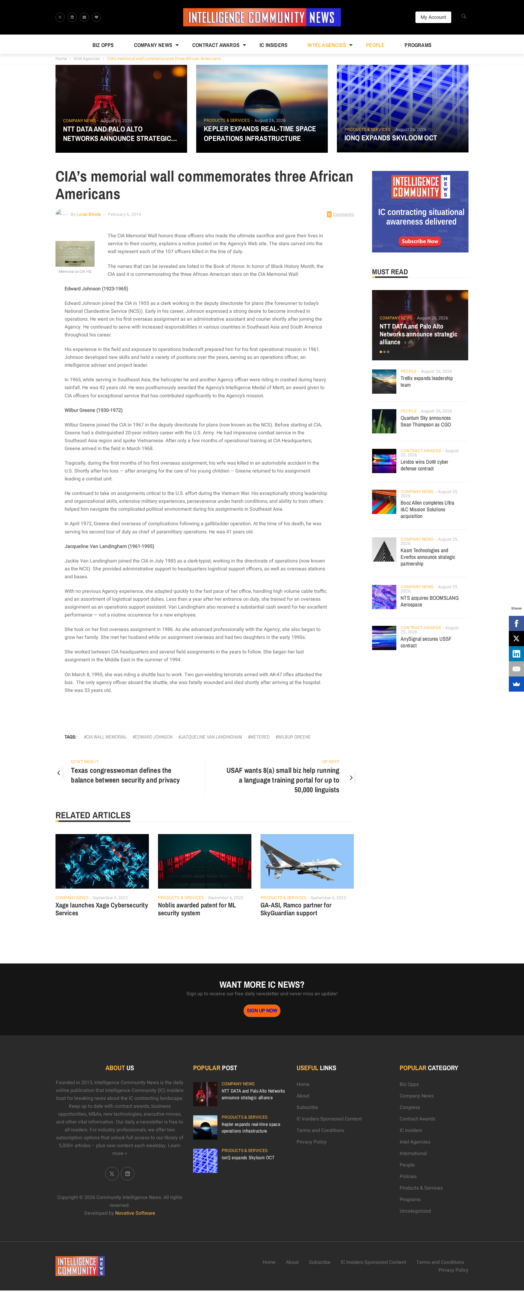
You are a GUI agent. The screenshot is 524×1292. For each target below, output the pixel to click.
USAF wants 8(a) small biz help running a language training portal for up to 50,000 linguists (283, 779)
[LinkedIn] (516, 653)
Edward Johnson (154, 736)
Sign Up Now (262, 1010)
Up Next (331, 762)
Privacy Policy (312, 1142)
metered (260, 736)
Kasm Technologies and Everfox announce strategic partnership (428, 556)
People (375, 45)
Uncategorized (415, 1211)
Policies (408, 1176)
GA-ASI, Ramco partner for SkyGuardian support (295, 908)
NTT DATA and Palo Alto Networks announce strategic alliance (117, 133)
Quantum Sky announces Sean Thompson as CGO (426, 421)
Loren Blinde (88, 214)
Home (61, 58)
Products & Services (227, 121)
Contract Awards (216, 45)
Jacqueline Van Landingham (211, 736)
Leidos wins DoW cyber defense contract (424, 465)
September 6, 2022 (110, 898)
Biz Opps (103, 45)
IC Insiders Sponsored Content (329, 1119)
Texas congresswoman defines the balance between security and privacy (125, 775)
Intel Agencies (326, 45)
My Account (433, 17)
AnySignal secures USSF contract (426, 642)
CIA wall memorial (106, 736)
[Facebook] (516, 623)
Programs (418, 45)
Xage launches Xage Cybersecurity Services (101, 908)
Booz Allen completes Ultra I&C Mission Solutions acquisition (427, 509)
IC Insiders (273, 45)
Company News (153, 45)
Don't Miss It (84, 762)
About (303, 1096)
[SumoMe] (516, 684)
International (413, 1153)
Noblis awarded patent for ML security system (197, 908)
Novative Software (135, 1213)
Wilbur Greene (294, 736)
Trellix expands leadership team (427, 381)
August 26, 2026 (116, 121)
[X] (516, 638)
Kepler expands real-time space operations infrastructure (260, 133)
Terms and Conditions (320, 1130)
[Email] (516, 668)
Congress (410, 1107)
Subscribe (307, 1107)
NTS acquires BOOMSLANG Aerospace (429, 601)
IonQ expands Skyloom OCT (390, 137)
